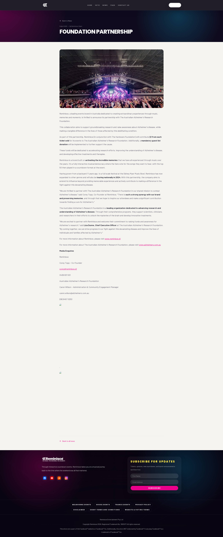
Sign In (175, 5)
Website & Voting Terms (137, 510)
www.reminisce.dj (113, 238)
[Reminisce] (45, 5)
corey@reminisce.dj (68, 269)
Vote (97, 5)
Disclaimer (79, 510)
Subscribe (154, 488)
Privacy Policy (143, 505)
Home (89, 5)
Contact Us (124, 5)
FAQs (113, 5)
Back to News (67, 21)
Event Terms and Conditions (105, 510)
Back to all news (68, 441)
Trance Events (122, 505)
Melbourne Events (81, 505)
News (105, 5)
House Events (103, 505)
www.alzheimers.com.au (150, 244)
